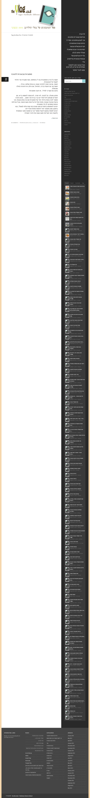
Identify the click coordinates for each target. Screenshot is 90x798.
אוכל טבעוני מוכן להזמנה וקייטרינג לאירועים (34, 765)
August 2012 (67, 173)
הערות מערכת (67, 103)
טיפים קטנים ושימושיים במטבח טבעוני (33, 775)
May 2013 (66, 155)
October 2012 (67, 169)
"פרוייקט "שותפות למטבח (69, 91)
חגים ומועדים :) (35, 122)
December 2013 (67, 142)
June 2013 (66, 153)
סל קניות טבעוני (67, 115)
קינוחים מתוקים (28, 122)
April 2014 (66, 138)
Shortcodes (27, 760)
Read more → (54, 118)
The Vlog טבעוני (15, 795)
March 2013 (66, 159)
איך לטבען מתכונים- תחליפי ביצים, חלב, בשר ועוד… (33, 769)
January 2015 (67, 134)
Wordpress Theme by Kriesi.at (25, 795)
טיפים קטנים (66, 107)
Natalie (43, 122)
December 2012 (67, 165)
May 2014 (66, 136)
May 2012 (66, 175)
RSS (56, 16)
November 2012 (67, 167)
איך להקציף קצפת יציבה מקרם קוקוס (71, 93)
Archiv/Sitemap (28, 753)
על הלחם (66, 120)
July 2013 (66, 151)
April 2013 (66, 157)
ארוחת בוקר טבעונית (68, 95)
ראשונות (66, 124)
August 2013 (67, 149)
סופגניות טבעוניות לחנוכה (21, 74)
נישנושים (66, 113)
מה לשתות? (66, 109)
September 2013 (67, 148)
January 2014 (67, 140)
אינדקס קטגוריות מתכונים (30, 772)
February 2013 (67, 161)
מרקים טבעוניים (67, 111)
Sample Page (28, 758)
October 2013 (67, 146)
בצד (65, 97)
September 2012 (67, 171)
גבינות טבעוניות (67, 99)
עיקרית (65, 118)
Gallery (26, 755)
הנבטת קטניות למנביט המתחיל (70, 101)
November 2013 (67, 144)
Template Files (28, 763)
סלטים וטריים (67, 117)
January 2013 (67, 163)
